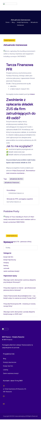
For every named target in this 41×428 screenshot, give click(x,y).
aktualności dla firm (16, 179)
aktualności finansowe (12, 182)
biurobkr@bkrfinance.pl (10, 407)
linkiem (32, 94)
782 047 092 (7, 399)
